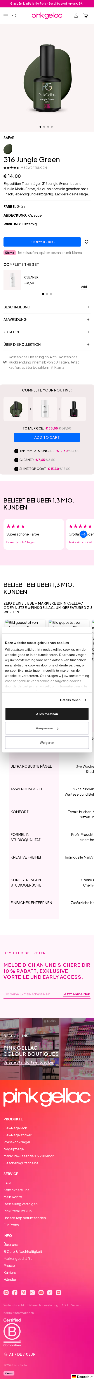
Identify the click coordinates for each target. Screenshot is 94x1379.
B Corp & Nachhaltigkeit (22, 1251)
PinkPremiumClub (17, 1211)
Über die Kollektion (22, 344)
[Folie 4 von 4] (52, 127)
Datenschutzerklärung (43, 1305)
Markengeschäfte (18, 1258)
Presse (9, 1265)
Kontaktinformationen (18, 1313)
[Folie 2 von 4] (44, 127)
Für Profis (11, 1224)
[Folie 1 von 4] (40, 127)
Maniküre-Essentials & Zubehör (28, 1156)
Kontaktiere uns (16, 1190)
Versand (76, 1305)
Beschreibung (16, 307)
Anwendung (14, 319)
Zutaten (11, 332)
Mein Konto (12, 1197)
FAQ (7, 1183)
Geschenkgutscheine (20, 1163)
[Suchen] (14, 15)
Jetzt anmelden (76, 994)
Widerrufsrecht (13, 1305)
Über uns (10, 1244)
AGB (65, 1305)
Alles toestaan (47, 714)
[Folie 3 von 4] (48, 127)
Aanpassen (44, 728)
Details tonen (70, 700)
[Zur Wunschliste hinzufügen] (87, 242)
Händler (9, 1279)
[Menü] (5, 15)
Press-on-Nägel (16, 1142)
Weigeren (47, 742)
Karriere (9, 1272)
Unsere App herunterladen (24, 1218)
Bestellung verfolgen (20, 1204)
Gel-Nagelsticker (17, 1135)
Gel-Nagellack (15, 1128)
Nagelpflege (13, 1149)
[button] (82, 1376)
